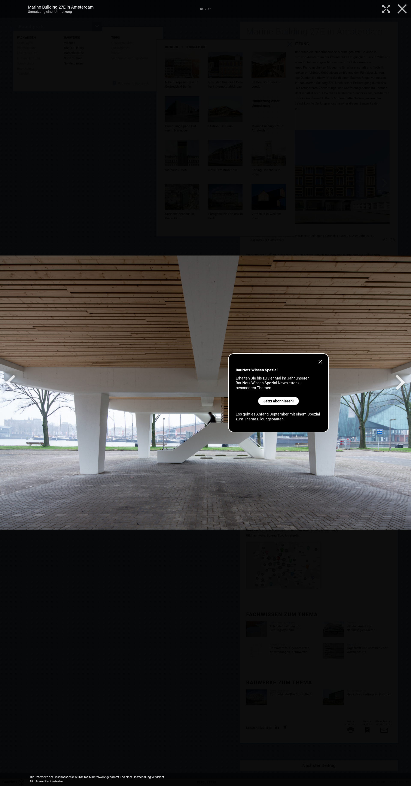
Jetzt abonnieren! (278, 401)
